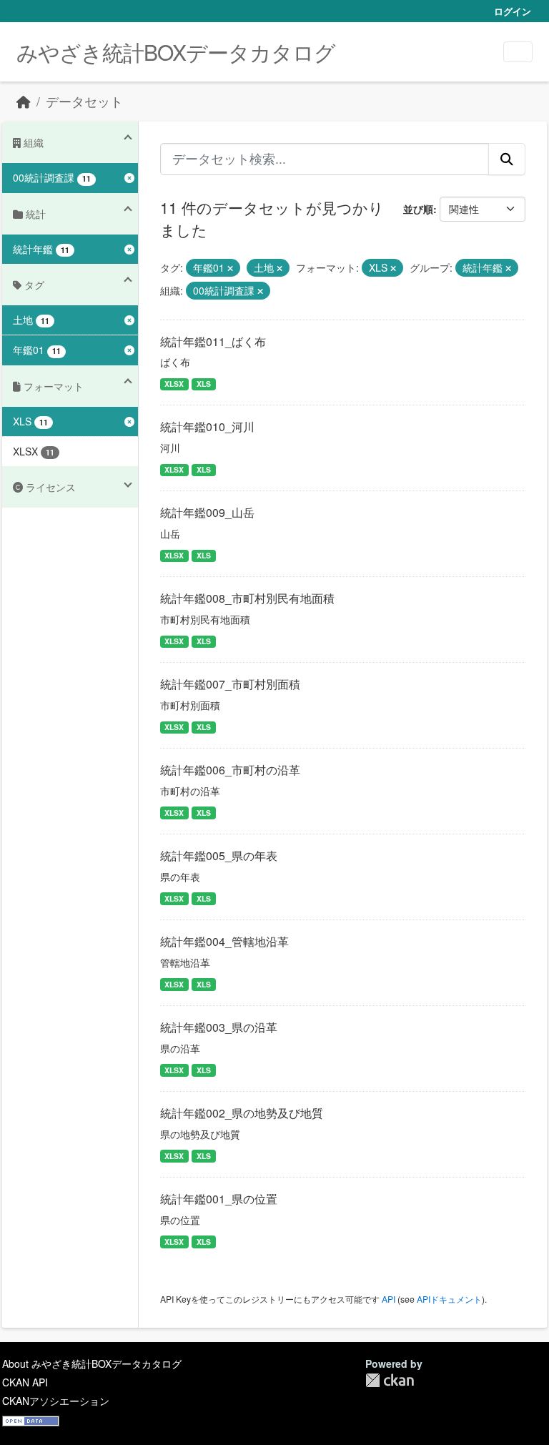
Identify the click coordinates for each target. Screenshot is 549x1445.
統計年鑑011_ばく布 (213, 341)
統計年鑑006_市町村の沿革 (230, 769)
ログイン (512, 11)
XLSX (174, 383)
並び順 (418, 209)
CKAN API (25, 1382)
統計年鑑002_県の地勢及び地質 (241, 1113)
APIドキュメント (449, 1299)
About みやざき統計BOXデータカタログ (92, 1363)
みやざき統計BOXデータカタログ (175, 51)
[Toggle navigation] (518, 51)
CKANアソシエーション (55, 1401)
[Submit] (506, 158)
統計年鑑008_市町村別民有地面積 (247, 598)
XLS (204, 383)
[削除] (230, 268)
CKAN (389, 1380)
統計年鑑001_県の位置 (218, 1198)
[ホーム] (23, 101)
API (388, 1299)
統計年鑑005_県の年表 (218, 855)
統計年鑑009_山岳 (207, 512)
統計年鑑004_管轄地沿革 (224, 941)
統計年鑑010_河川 (207, 426)
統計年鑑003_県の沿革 (218, 1027)
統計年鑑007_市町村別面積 (230, 684)
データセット (84, 101)
